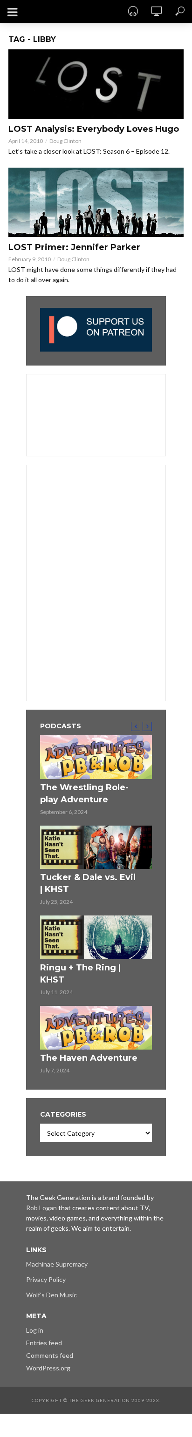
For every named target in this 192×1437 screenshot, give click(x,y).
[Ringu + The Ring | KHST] (96, 937)
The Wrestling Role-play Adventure (84, 793)
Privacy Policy (46, 1279)
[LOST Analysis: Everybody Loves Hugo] (96, 84)
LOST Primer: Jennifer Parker (74, 247)
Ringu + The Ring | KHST (80, 974)
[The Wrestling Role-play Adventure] (96, 757)
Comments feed (49, 1355)
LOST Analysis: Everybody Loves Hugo (93, 129)
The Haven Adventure (88, 1058)
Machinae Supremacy (57, 1264)
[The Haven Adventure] (96, 1028)
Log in (34, 1330)
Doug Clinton (65, 140)
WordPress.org (48, 1368)
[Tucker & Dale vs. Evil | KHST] (96, 847)
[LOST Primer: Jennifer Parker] (96, 202)
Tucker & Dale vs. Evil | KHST (88, 883)
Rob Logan (41, 1208)
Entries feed (44, 1343)
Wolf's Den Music (51, 1295)
